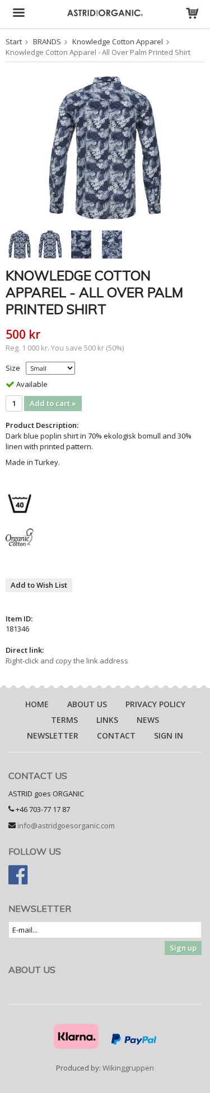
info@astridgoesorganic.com (66, 825)
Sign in (168, 735)
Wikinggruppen (128, 1068)
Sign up (183, 948)
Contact (116, 735)
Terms (64, 719)
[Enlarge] (105, 147)
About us (87, 704)
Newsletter (52, 735)
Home (37, 704)
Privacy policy (155, 704)
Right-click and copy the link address (67, 661)
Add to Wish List (39, 585)
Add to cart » (53, 403)
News (148, 719)
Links (107, 719)
